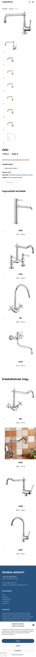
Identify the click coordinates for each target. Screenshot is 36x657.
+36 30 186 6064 (9, 577)
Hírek (3, 595)
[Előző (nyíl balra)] (1, 655)
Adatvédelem (5, 601)
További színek (7, 164)
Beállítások (18, 650)
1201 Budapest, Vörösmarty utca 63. (18, 585)
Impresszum (5, 603)
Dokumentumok (6, 599)
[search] (29, 2)
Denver (9, 177)
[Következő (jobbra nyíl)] (5, 655)
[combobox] (12, 168)
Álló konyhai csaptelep (15, 175)
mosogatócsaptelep (16, 177)
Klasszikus (25, 175)
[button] (33, 625)
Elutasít (18, 646)
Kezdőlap (4, 9)
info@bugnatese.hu (11, 583)
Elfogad (18, 641)
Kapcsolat (5, 597)
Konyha (11, 9)
